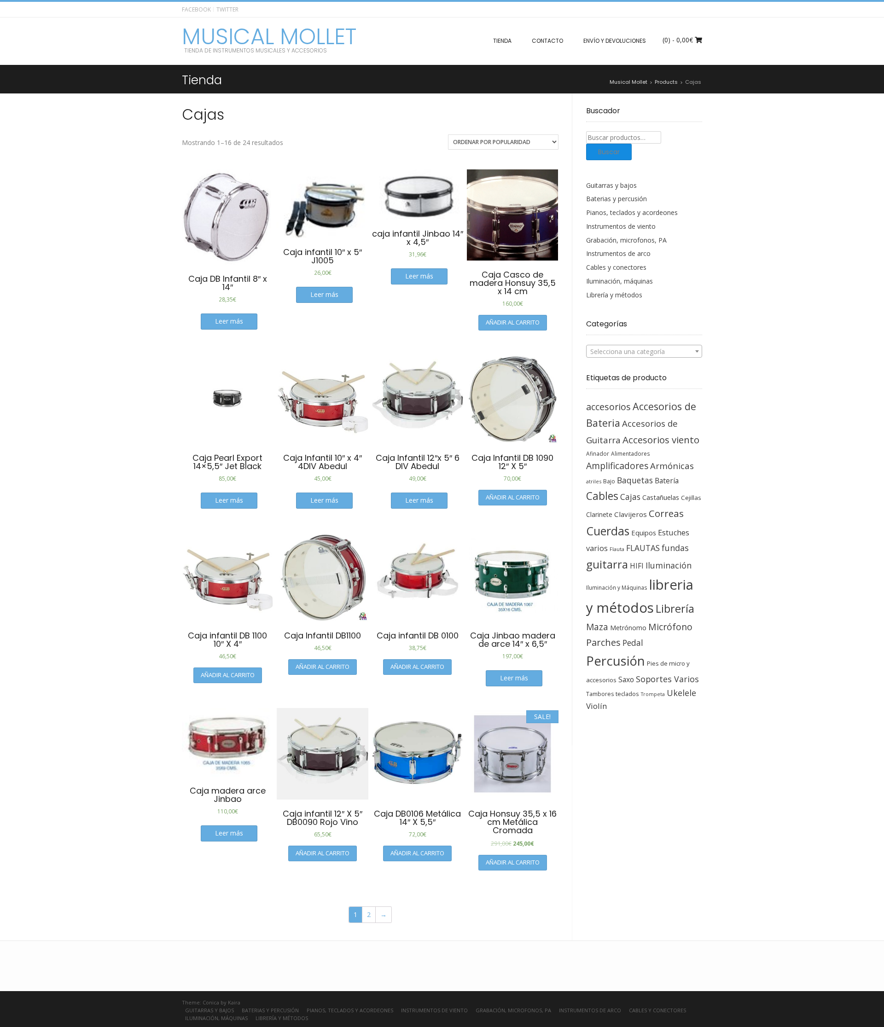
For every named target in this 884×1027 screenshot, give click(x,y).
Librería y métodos (614, 294)
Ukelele (681, 692)
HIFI (637, 566)
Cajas (630, 497)
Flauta (617, 548)
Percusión (615, 660)
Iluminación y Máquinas (616, 587)
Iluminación (669, 565)
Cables (602, 496)
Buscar (609, 152)
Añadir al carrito (513, 322)
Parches (603, 642)
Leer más (229, 321)
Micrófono (670, 627)
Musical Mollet (269, 37)
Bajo (609, 481)
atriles (593, 481)
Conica (211, 1002)
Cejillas (691, 497)
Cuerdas (607, 531)
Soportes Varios (667, 679)
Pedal (632, 642)
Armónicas (672, 465)
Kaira (234, 1002)
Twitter (227, 9)
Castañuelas (660, 497)
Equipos (643, 532)
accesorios (608, 406)
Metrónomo (628, 627)
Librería (675, 608)
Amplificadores (617, 465)
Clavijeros (630, 514)
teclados (627, 694)
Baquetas (635, 480)
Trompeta (653, 694)
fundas (675, 547)
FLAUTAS (643, 547)
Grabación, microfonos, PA (626, 240)
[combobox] (644, 351)
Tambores (600, 694)
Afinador (597, 453)
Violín (596, 706)
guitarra (607, 564)
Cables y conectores (616, 267)
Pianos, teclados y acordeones (632, 212)
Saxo (626, 679)
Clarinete (599, 514)
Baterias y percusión (616, 198)
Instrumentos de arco (618, 253)
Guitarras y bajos (611, 185)
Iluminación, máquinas (619, 281)
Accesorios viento (660, 439)
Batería (667, 481)
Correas (666, 513)
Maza (597, 627)
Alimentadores (630, 453)
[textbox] (644, 351)
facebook (196, 9)
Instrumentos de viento (621, 226)
